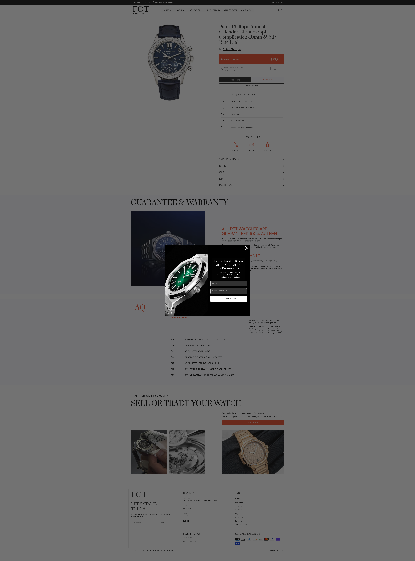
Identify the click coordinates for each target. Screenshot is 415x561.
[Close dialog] (247, 248)
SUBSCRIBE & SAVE (228, 299)
